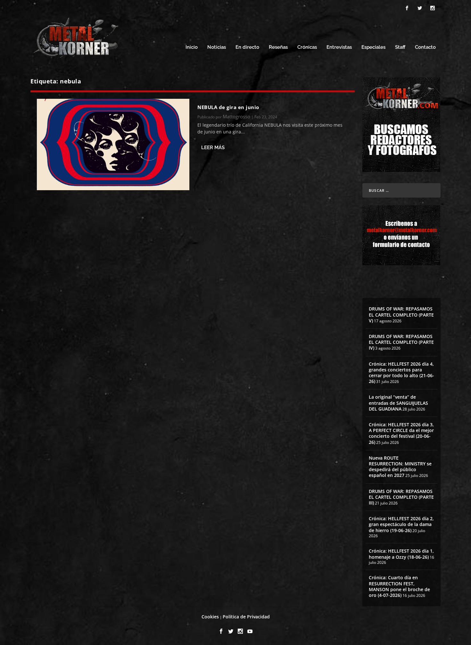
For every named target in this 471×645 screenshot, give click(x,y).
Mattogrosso (236, 116)
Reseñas (278, 47)
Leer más (213, 147)
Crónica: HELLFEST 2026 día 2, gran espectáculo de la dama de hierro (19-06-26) (401, 524)
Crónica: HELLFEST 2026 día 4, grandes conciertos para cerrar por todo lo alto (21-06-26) (401, 373)
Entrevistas (339, 47)
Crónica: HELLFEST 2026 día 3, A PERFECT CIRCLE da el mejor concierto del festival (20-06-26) (401, 433)
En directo (247, 47)
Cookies (210, 617)
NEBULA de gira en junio (228, 107)
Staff (400, 47)
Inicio (192, 47)
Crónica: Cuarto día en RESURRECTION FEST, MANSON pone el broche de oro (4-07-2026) (399, 586)
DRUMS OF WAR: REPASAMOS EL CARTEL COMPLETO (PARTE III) (401, 497)
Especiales (373, 47)
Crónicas (307, 47)
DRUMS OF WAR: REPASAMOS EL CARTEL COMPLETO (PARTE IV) (401, 342)
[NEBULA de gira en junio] (113, 144)
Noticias (216, 47)
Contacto (425, 47)
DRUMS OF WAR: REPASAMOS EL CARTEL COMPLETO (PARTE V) (401, 314)
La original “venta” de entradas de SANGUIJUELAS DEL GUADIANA (398, 403)
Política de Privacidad (246, 617)
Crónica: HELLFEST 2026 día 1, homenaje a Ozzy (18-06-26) (401, 554)
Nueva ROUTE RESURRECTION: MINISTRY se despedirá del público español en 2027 (400, 467)
